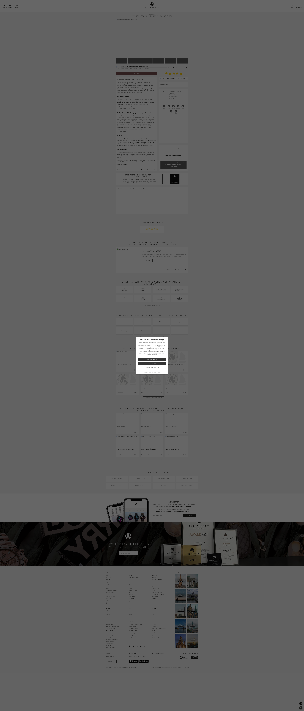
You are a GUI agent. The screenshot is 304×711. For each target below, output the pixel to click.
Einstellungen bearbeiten (152, 367)
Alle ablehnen (152, 363)
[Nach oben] (300, 707)
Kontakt (159, 372)
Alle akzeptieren (152, 360)
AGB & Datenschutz (152, 372)
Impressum (146, 372)
